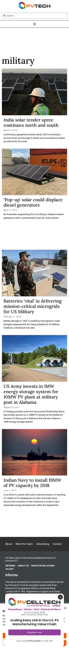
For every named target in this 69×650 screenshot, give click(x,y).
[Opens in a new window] (11, 575)
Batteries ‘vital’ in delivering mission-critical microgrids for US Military (33, 306)
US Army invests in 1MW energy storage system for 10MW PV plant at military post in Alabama (31, 394)
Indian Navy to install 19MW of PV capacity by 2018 (32, 482)
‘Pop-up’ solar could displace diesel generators (33, 202)
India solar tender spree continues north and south (31, 122)
